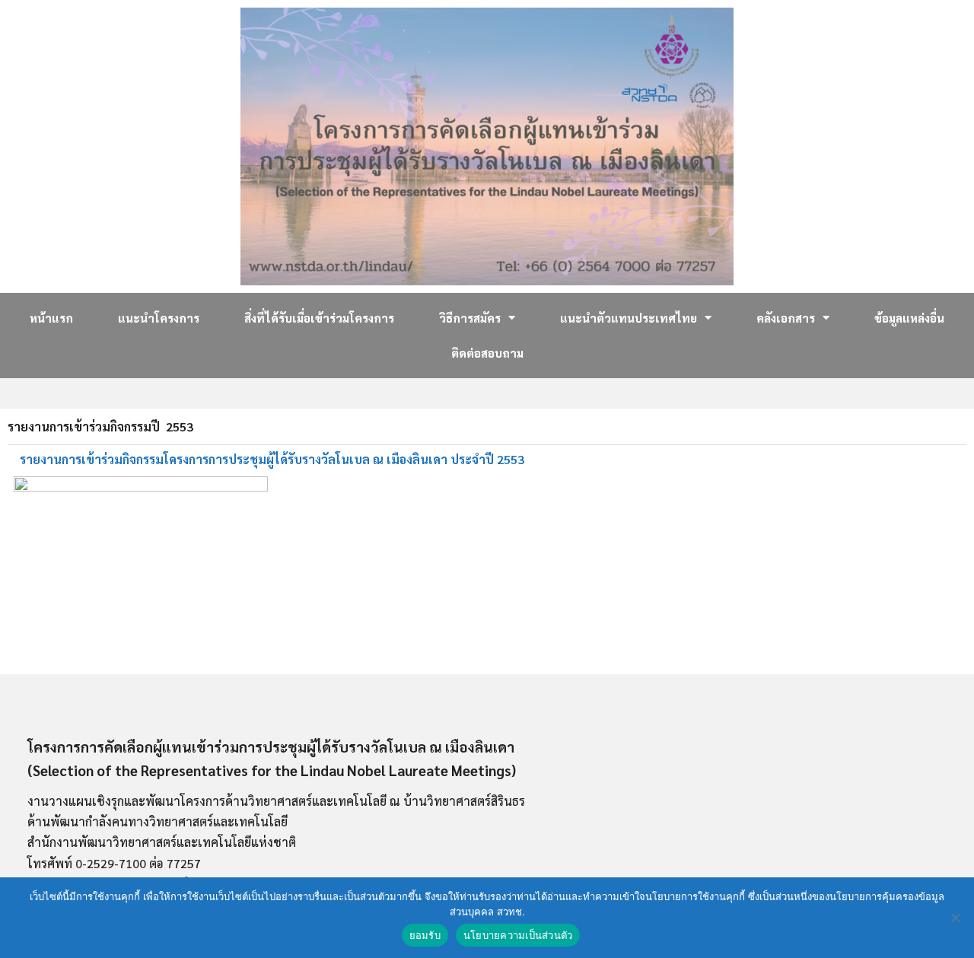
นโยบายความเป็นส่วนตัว (518, 935)
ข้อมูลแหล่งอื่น (909, 317)
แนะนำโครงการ (158, 317)
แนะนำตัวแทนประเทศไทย (628, 317)
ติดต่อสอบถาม (487, 352)
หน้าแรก (51, 317)
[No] (955, 917)
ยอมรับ (425, 935)
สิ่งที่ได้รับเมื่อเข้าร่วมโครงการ (319, 317)
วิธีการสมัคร (470, 317)
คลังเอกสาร (785, 317)
